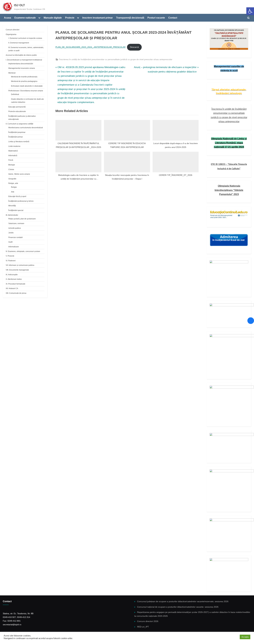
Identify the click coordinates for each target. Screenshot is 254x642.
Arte (12, 192)
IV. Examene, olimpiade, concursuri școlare (23, 251)
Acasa (7, 17)
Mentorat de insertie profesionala (24, 77)
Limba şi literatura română (18, 142)
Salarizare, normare (16, 223)
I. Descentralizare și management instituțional (24, 60)
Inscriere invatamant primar (97, 17)
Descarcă (134, 47)
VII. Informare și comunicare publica (20, 265)
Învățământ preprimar (16, 132)
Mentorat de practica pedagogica (24, 81)
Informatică (12, 156)
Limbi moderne (14, 146)
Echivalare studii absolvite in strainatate (27, 86)
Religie (14, 187)
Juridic (11, 233)
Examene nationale (25, 17)
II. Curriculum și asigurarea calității (19, 124)
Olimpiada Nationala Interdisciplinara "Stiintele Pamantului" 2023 (229, 190)
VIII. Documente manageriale (17, 270)
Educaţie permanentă (17, 107)
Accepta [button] (245, 637)
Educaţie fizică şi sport (17, 196)
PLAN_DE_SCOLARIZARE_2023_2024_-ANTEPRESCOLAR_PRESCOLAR (90, 47)
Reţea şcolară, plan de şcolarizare (22, 219)
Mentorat (11, 73)
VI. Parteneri (11, 261)
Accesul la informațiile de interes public (21, 55)
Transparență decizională (130, 17)
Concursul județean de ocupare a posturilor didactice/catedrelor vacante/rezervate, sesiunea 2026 (182, 601)
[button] (250, 11)
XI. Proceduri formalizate (15, 284)
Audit (10, 242)
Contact (172, 17)
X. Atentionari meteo (14, 279)
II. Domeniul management (18, 43)
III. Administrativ (12, 215)
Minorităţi (12, 206)
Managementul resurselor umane (21, 68)
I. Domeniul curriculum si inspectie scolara (25, 38)
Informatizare (13, 247)
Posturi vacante (156, 17)
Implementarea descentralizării (20, 64)
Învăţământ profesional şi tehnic (21, 201)
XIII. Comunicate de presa (16, 293)
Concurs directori (12, 30)
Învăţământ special (15, 210)
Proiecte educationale (17, 111)
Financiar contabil (15, 237)
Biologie (11, 165)
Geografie (12, 179)
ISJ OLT (19, 5)
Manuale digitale (53, 17)
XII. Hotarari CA (12, 288)
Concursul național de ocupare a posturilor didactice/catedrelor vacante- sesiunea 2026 (177, 607)
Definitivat (15, 94)
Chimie (11, 169)
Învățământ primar (15, 137)
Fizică (10, 160)
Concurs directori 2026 (147, 621)
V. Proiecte (10, 256)
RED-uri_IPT (143, 627)
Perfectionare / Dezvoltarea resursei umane (25, 91)
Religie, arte (13, 183)
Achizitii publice (14, 228)
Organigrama (11, 34)
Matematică (13, 151)
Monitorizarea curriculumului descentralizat (25, 128)
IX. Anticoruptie (12, 275)
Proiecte (69, 17)
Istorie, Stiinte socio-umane (19, 174)
